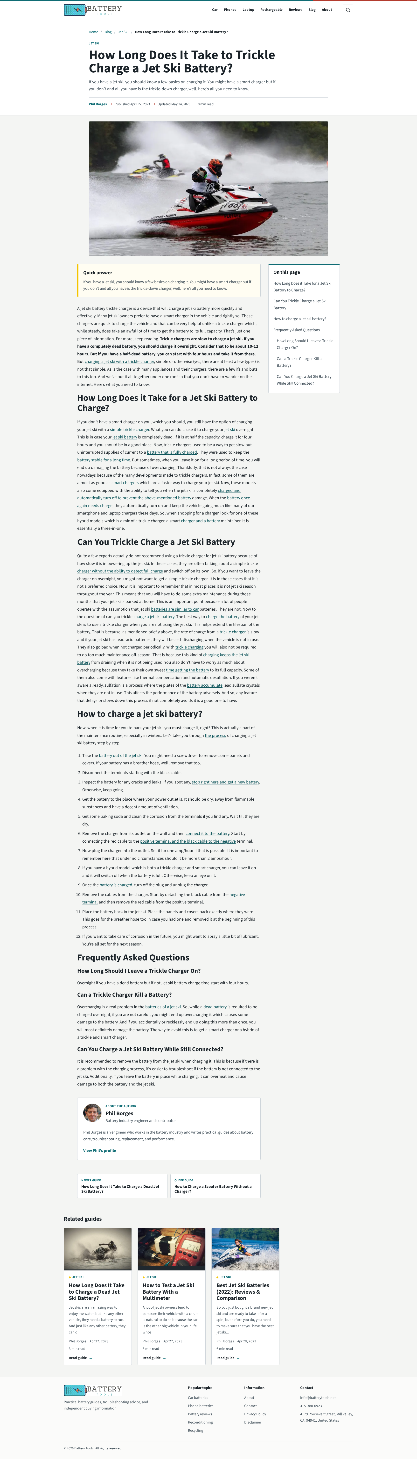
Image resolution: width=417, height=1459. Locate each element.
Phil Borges (98, 104)
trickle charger (233, 632)
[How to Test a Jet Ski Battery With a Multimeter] (171, 1249)
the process (215, 736)
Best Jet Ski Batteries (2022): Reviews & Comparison (242, 1291)
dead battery (215, 1007)
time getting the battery (187, 670)
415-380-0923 (311, 1406)
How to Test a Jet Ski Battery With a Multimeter (168, 1291)
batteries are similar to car (175, 609)
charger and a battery (200, 521)
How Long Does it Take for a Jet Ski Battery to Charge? (302, 287)
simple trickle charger (129, 430)
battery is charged (116, 885)
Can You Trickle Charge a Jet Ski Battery (300, 304)
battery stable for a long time (103, 460)
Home (93, 32)
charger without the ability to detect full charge (120, 571)
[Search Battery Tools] (348, 10)
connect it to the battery (207, 834)
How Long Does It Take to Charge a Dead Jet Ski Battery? (97, 1291)
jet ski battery (124, 437)
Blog (312, 9)
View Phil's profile (99, 1151)
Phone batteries (201, 1406)
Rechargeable (271, 9)
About (327, 9)
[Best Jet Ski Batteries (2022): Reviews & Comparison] (245, 1249)
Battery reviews (200, 1414)
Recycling (195, 1430)
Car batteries (198, 1397)
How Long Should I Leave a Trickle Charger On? (305, 344)
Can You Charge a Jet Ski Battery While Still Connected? (304, 380)
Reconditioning (200, 1422)
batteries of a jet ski (163, 1007)
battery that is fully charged (172, 452)
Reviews (295, 9)
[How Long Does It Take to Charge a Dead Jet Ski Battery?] (98, 1249)
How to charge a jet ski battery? (299, 319)
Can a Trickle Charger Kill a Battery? (299, 362)
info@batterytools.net (318, 1397)
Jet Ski (123, 32)
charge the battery (222, 617)
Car (215, 9)
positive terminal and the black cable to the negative (188, 841)
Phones (230, 9)
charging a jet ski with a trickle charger (119, 362)
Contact (250, 1406)
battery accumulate (204, 685)
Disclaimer (252, 1422)
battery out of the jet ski (120, 756)
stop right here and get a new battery (225, 782)
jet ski (229, 430)
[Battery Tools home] (93, 10)
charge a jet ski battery (153, 617)
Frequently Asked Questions (296, 330)
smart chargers (125, 483)
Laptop (248, 9)
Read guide (78, 1358)
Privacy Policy (255, 1414)
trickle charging (189, 647)
